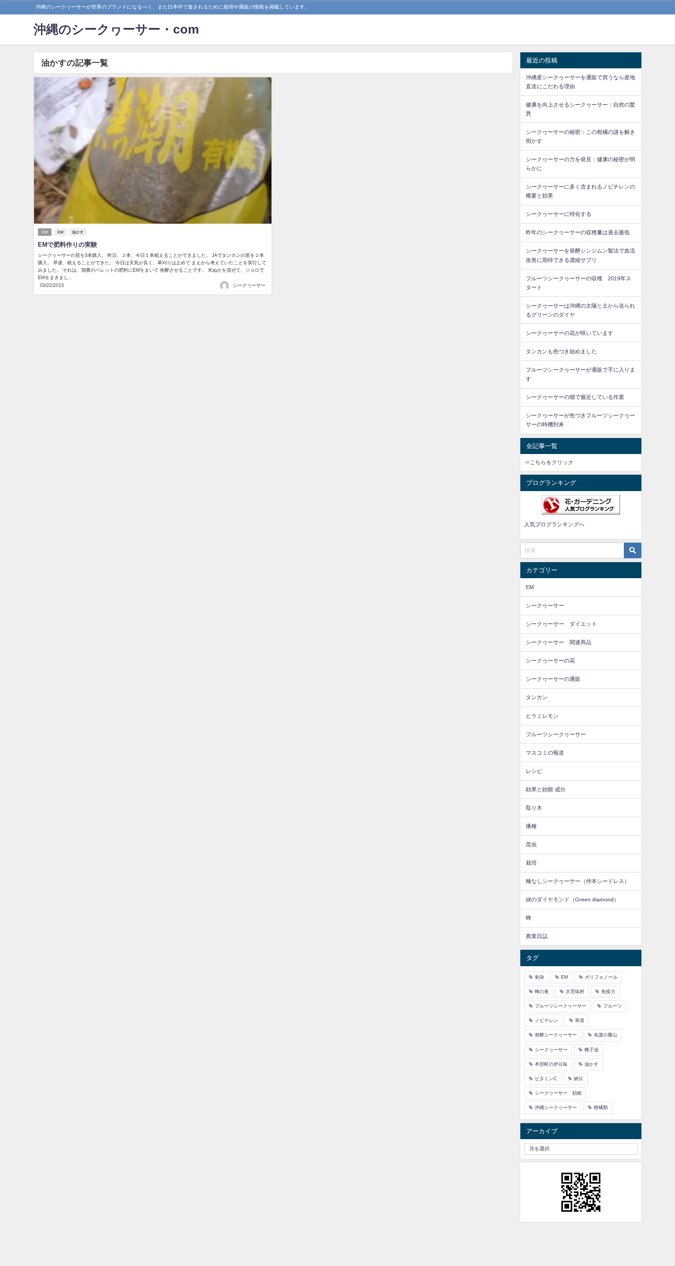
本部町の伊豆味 (551, 1064)
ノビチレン (546, 1020)
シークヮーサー (249, 285)
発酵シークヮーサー (556, 1035)
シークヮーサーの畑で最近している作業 (575, 397)
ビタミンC (546, 1078)
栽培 (531, 862)
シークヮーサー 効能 (558, 1093)
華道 (579, 1020)
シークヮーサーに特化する (558, 214)
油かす (78, 232)
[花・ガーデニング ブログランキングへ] (581, 505)
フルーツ (612, 1006)
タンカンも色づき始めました (561, 351)
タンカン (537, 697)
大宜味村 (575, 991)
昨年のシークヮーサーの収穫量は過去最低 (578, 232)
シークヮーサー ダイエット (561, 624)
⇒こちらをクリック (548, 462)
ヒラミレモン (542, 716)
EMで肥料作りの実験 (67, 244)
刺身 (539, 977)
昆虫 (531, 844)
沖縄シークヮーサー (556, 1107)
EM (45, 232)
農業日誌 (537, 936)
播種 (531, 826)
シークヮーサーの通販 (553, 679)
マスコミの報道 (545, 752)
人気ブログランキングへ (554, 524)
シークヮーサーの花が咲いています (569, 333)
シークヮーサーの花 (550, 660)
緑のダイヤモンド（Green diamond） (572, 899)
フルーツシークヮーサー (556, 734)
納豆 (578, 1078)
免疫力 (608, 991)
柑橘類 (601, 1107)
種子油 (591, 1049)
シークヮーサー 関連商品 (558, 642)
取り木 (534, 807)
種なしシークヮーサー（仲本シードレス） (578, 881)
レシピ (534, 771)
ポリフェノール (601, 977)
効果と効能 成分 (546, 789)
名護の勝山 (605, 1035)
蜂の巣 (542, 991)
